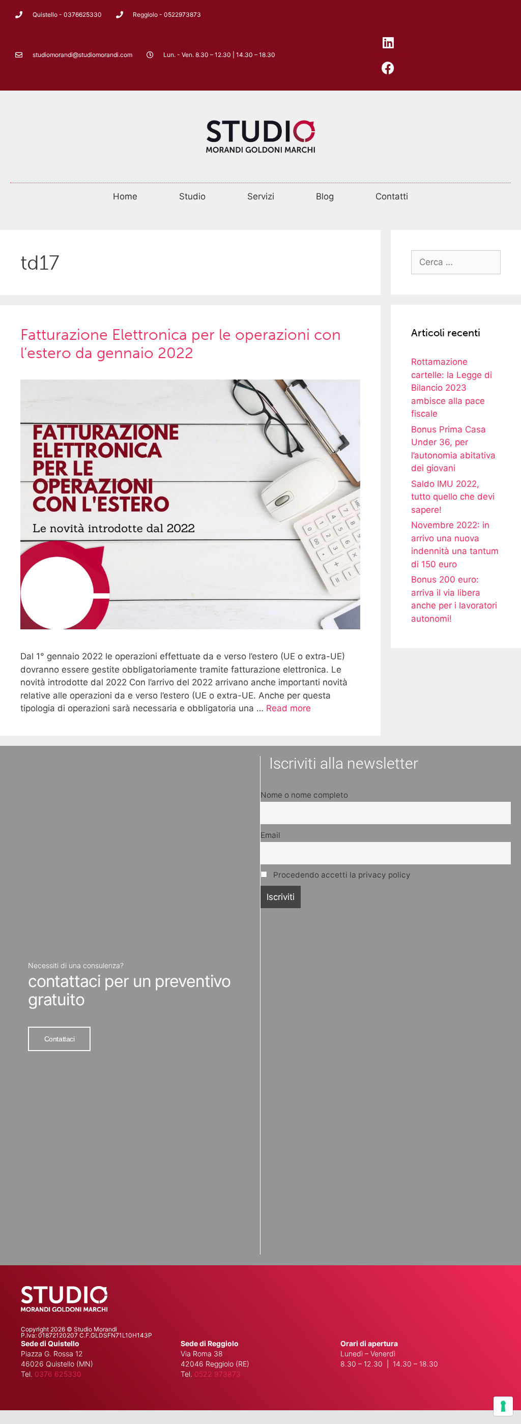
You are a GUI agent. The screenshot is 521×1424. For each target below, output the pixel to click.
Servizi (260, 196)
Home (125, 196)
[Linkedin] (388, 42)
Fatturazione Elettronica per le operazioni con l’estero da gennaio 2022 (180, 344)
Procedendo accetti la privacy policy (341, 875)
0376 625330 (58, 1374)
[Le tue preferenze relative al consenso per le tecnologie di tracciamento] (503, 1406)
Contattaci (59, 1039)
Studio (192, 196)
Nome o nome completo (304, 795)
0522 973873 (217, 1374)
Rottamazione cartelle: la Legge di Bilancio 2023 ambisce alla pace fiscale (451, 388)
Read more (288, 708)
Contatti (391, 196)
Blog (325, 196)
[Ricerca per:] (456, 262)
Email (270, 835)
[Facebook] (388, 67)
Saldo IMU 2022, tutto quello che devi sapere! (453, 497)
